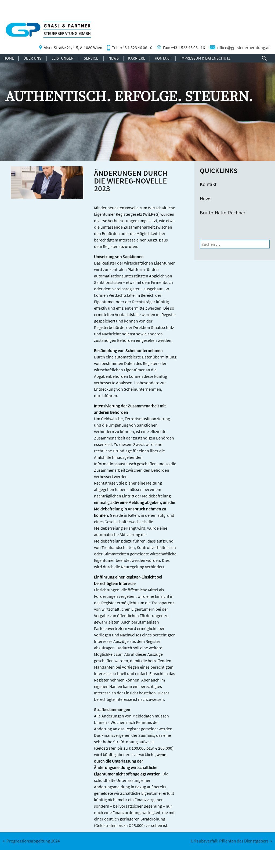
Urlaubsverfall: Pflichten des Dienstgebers (231, 841)
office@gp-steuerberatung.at (243, 47)
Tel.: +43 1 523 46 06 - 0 (132, 47)
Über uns (32, 58)
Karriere (136, 58)
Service (91, 58)
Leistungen (63, 58)
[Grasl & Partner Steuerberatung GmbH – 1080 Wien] (45, 32)
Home (8, 58)
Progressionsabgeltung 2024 (31, 841)
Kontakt (163, 58)
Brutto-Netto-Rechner (222, 212)
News (113, 58)
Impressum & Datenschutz (205, 58)
